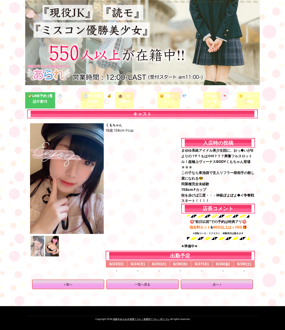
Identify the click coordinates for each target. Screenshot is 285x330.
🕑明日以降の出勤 (92, 98)
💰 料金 (109, 98)
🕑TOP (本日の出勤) (68, 98)
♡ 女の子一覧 (211, 98)
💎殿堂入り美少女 (191, 98)
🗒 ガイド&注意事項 (145, 98)
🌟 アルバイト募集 (248, 98)
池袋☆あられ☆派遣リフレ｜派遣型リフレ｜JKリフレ (141, 319)
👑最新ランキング (169, 98)
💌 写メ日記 (229, 98)
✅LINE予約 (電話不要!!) (40, 98)
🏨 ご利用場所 (124, 98)
